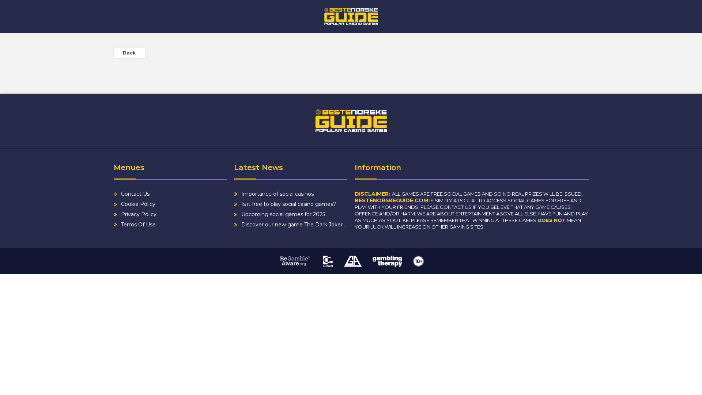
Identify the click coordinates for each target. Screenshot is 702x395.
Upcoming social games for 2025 (283, 214)
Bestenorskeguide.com (391, 200)
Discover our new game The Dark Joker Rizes (294, 224)
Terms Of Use (138, 224)
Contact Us (135, 194)
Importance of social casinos (277, 194)
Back (129, 53)
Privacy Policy (138, 214)
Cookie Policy (138, 204)
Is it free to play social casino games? (288, 204)
